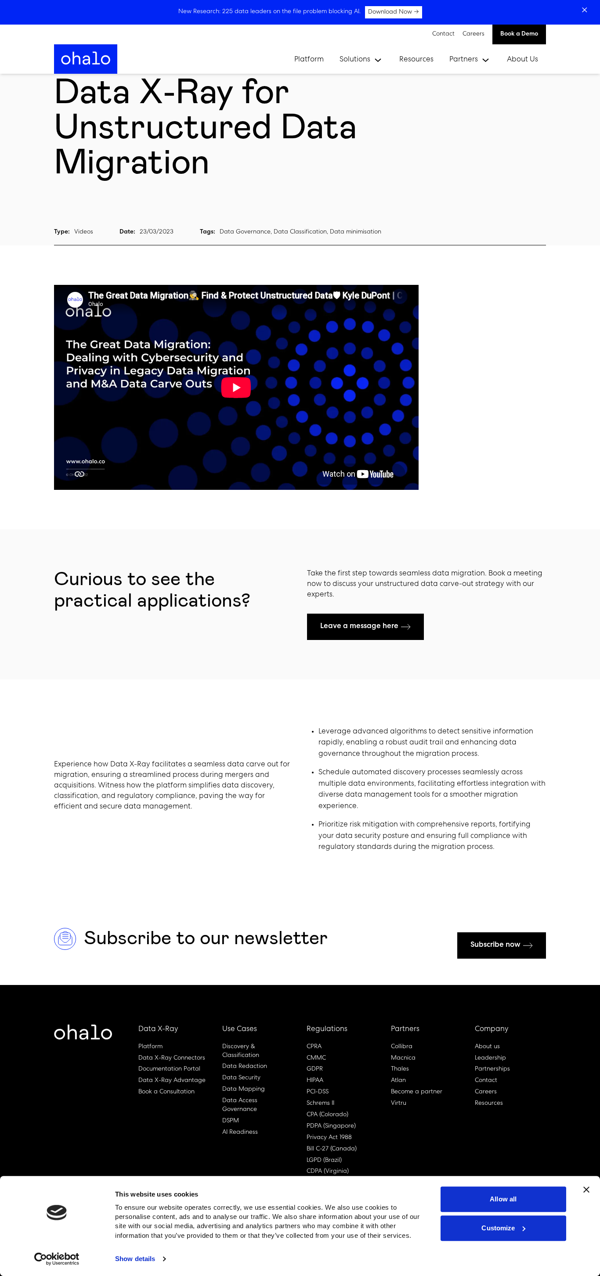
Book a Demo (519, 34)
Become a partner (416, 1092)
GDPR (315, 1069)
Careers (473, 34)
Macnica (403, 1058)
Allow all (503, 1199)
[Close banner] (586, 1189)
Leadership (490, 1058)
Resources (416, 60)
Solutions (355, 60)
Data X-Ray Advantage (172, 1081)
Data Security (241, 1078)
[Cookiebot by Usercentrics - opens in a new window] (56, 1258)
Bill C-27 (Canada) (332, 1149)
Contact (443, 34)
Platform (309, 60)
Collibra (401, 1047)
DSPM (230, 1121)
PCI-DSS (318, 1092)
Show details (135, 1258)
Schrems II (320, 1103)
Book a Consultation (166, 1092)
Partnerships (492, 1069)
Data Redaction (244, 1067)
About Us (522, 60)
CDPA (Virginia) (328, 1171)
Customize (498, 1228)
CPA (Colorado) (327, 1115)
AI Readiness (240, 1132)
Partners (463, 60)
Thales (400, 1069)
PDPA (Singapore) (331, 1126)
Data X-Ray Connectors (171, 1058)
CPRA (314, 1047)
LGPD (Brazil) (324, 1160)
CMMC (316, 1058)
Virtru (398, 1103)
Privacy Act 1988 (329, 1138)
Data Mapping (243, 1089)
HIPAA (315, 1081)
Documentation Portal (169, 1069)
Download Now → (393, 12)
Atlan (398, 1081)
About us (487, 1047)
